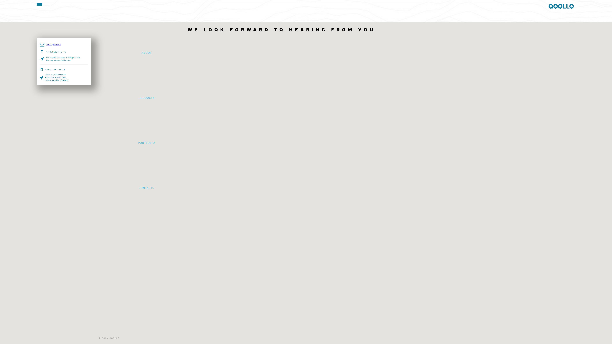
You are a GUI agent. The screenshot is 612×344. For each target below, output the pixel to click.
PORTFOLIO (146, 142)
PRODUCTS (147, 97)
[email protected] (53, 44)
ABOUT (147, 52)
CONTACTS (146, 188)
